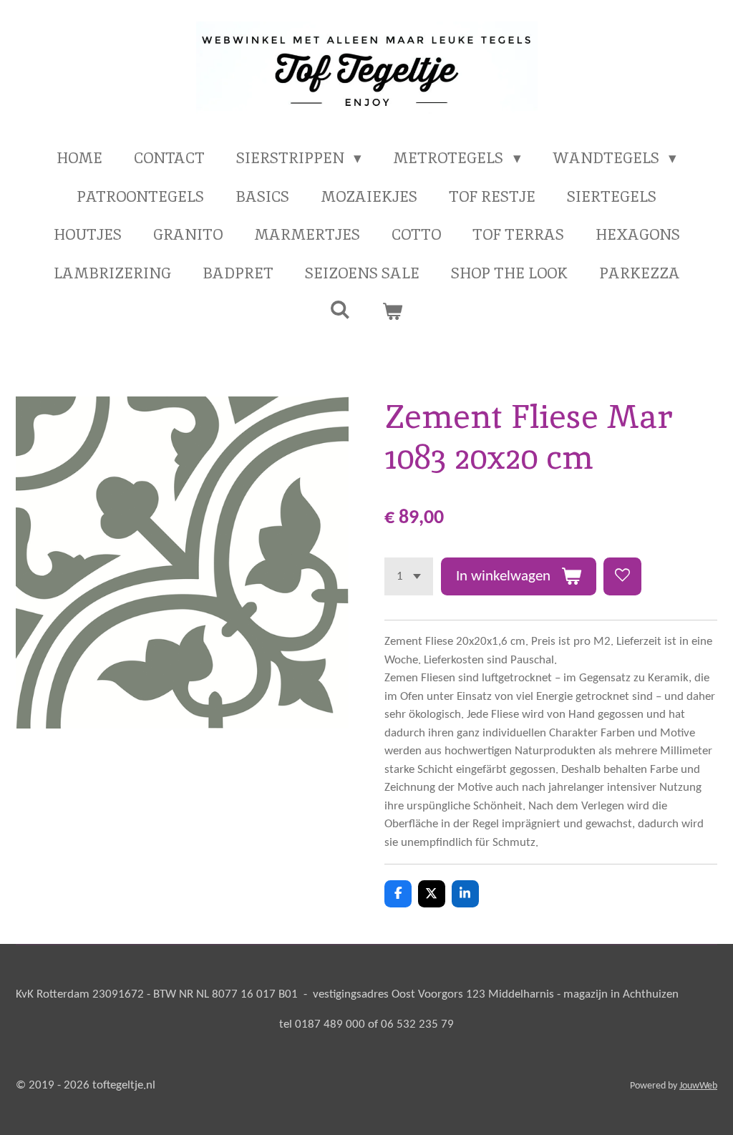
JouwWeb (698, 1086)
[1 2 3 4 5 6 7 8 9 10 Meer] (408, 576)
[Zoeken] (340, 309)
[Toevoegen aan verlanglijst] (622, 576)
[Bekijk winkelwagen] (392, 311)
